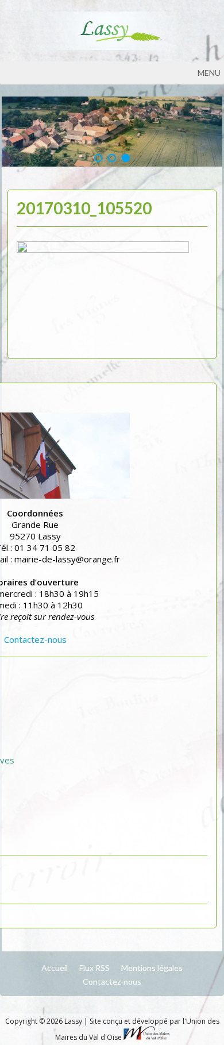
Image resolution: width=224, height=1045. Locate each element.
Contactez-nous (35, 639)
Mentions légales (152, 967)
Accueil (54, 967)
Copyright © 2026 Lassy (44, 1021)
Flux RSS (94, 967)
